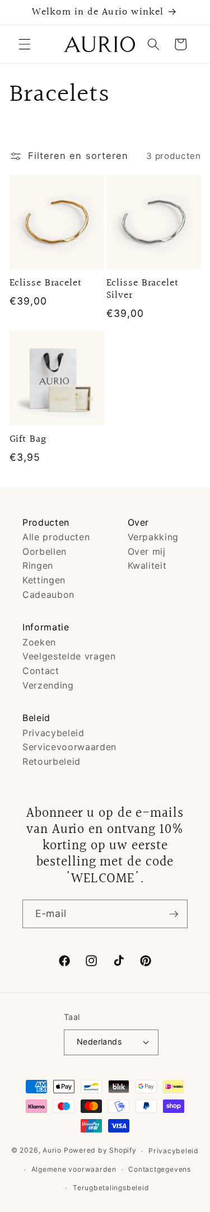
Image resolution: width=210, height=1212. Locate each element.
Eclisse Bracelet (46, 283)
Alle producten (56, 536)
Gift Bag (28, 439)
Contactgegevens (159, 1169)
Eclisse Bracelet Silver (142, 289)
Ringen (37, 565)
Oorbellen (44, 551)
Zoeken (39, 642)
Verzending (48, 685)
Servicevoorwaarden (69, 746)
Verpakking (153, 536)
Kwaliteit (147, 565)
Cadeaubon (48, 594)
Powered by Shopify (100, 1151)
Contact (40, 670)
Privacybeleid (53, 732)
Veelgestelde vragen (69, 656)
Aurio (52, 1151)
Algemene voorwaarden (73, 1169)
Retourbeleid (51, 761)
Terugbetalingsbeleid (111, 1187)
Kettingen (44, 580)
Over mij (147, 551)
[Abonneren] (173, 914)
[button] (24, 44)
